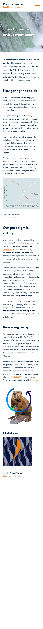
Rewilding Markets (18, 377)
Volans (28, 115)
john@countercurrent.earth (13, 476)
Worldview (7, 249)
